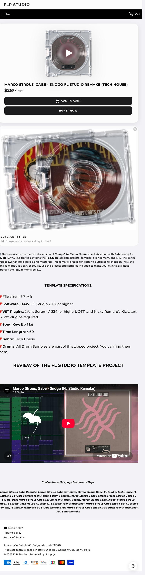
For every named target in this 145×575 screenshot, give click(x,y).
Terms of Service (14, 537)
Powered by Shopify (42, 554)
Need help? (15, 527)
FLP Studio (17, 4)
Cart (137, 14)
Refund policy (12, 532)
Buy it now (68, 110)
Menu (9, 14)
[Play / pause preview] (68, 53)
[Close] (135, 129)
